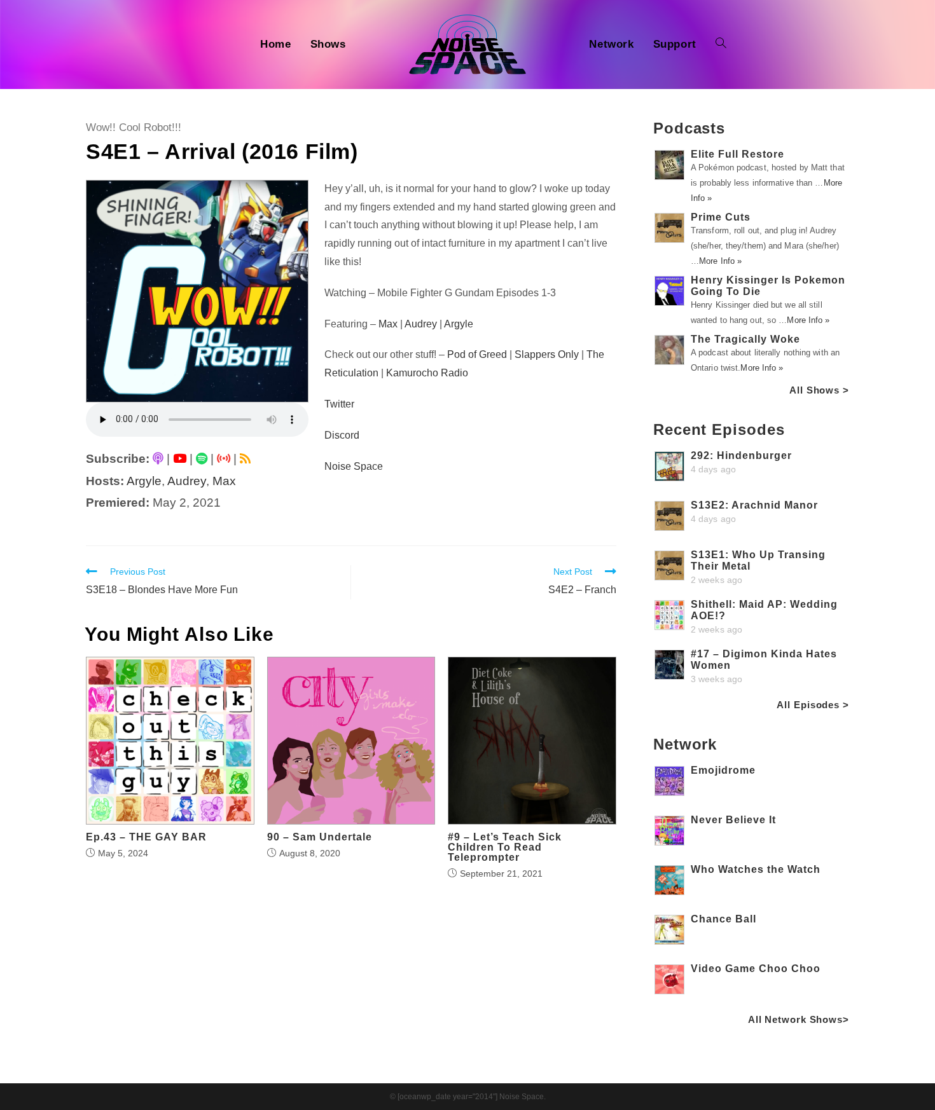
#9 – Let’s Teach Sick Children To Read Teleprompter (505, 847)
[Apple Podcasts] (158, 458)
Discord (341, 435)
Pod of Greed (477, 354)
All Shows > (819, 390)
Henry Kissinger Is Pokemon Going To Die (768, 286)
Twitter (339, 404)
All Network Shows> (798, 1019)
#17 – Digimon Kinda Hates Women (764, 659)
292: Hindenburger (741, 455)
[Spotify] (201, 458)
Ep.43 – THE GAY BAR (146, 837)
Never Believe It (733, 819)
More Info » (720, 261)
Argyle (144, 481)
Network (685, 744)
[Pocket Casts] (223, 458)
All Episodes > (813, 704)
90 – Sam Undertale (319, 837)
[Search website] (721, 44)
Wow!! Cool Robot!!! (133, 127)
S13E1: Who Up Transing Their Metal (758, 560)
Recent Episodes (719, 429)
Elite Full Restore (737, 154)
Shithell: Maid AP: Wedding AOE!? (764, 610)
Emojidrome (723, 770)
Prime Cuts (721, 217)
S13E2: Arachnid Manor (754, 505)
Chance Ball (723, 919)
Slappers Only (547, 354)
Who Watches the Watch (756, 869)
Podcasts (689, 128)
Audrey (186, 481)
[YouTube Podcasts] (179, 458)
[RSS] (245, 458)
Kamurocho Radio (427, 372)
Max (224, 481)
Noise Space (353, 466)
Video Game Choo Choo (756, 968)
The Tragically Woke (745, 339)
